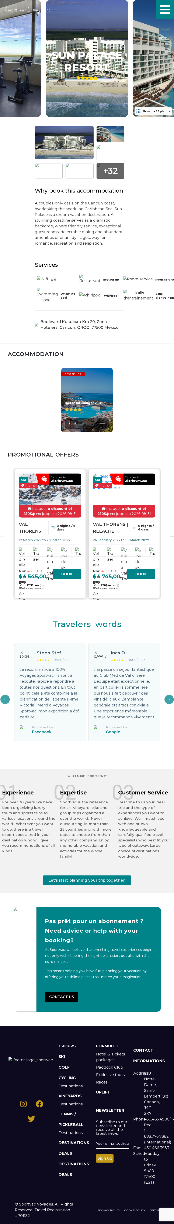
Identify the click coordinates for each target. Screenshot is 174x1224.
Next (169, 699)
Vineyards (70, 1096)
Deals (65, 1153)
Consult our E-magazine (27, 10)
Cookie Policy (134, 1210)
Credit (154, 1210)
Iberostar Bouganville (83, 403)
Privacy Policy (109, 1210)
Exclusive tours (110, 1074)
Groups (67, 1046)
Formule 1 (107, 1046)
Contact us (61, 997)
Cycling (67, 1078)
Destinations (71, 1086)
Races (102, 1082)
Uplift (103, 1092)
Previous (5, 699)
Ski (62, 1056)
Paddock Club (109, 1067)
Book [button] (67, 574)
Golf (64, 1067)
